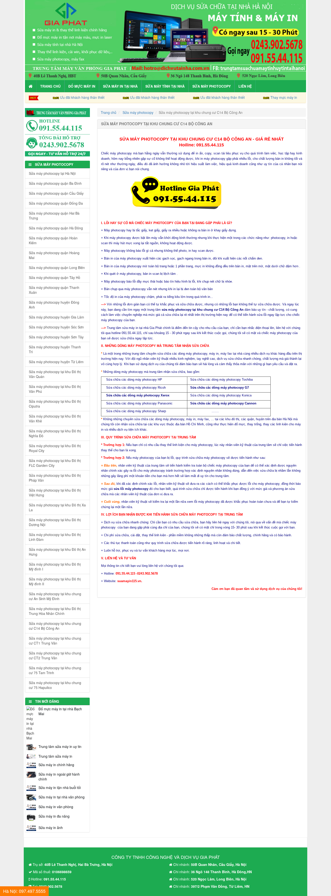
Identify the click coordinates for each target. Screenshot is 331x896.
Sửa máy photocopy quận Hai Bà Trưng (54, 215)
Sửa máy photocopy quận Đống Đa (56, 203)
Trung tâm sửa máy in (55, 756)
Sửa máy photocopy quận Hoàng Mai (54, 255)
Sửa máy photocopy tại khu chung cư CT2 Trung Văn (55, 655)
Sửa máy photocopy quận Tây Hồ (54, 277)
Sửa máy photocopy (211, 86)
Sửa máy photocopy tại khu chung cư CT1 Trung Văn (55, 640)
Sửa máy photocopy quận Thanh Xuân (54, 290)
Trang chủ (50, 86)
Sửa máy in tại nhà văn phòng (62, 797)
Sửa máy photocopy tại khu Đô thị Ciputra (55, 404)
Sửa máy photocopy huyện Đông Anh (54, 305)
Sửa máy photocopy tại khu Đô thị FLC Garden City (55, 463)
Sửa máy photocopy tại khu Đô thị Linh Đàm (55, 537)
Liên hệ (245, 86)
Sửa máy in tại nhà (120, 86)
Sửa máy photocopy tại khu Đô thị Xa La (57, 507)
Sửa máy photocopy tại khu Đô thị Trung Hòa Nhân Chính (55, 611)
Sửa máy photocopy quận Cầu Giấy (56, 193)
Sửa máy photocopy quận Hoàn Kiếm (53, 240)
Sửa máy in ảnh (51, 827)
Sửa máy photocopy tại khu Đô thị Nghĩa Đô (55, 433)
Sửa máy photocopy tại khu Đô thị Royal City (55, 448)
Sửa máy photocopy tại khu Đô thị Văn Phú (55, 389)
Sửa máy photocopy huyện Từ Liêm (56, 361)
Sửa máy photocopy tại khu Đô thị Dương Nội (55, 522)
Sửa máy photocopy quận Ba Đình (55, 183)
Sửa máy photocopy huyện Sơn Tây (56, 337)
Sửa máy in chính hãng (56, 764)
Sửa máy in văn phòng (56, 806)
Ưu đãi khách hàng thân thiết (82, 97)
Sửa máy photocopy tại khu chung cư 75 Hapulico (55, 685)
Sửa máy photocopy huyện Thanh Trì (55, 349)
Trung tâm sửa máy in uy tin (60, 746)
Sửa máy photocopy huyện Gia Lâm (56, 317)
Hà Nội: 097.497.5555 (24, 891)
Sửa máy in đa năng (54, 816)
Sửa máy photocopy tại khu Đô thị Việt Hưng (55, 492)
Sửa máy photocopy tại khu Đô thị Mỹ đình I (55, 566)
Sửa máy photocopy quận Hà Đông (56, 228)
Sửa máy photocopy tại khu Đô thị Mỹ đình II (55, 581)
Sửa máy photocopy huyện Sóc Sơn (56, 327)
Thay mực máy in (283, 97)
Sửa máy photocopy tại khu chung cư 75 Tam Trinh (55, 670)
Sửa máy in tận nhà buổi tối (60, 787)
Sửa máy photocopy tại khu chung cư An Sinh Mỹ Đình (55, 596)
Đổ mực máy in (81, 86)
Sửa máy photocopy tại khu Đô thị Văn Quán (55, 374)
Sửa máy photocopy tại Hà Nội (52, 173)
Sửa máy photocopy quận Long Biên (57, 267)
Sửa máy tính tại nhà (165, 86)
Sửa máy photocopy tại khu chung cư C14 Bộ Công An (55, 626)
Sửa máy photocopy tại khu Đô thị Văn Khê (55, 418)
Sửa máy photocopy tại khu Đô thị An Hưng (57, 552)
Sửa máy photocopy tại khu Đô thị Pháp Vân (55, 478)
